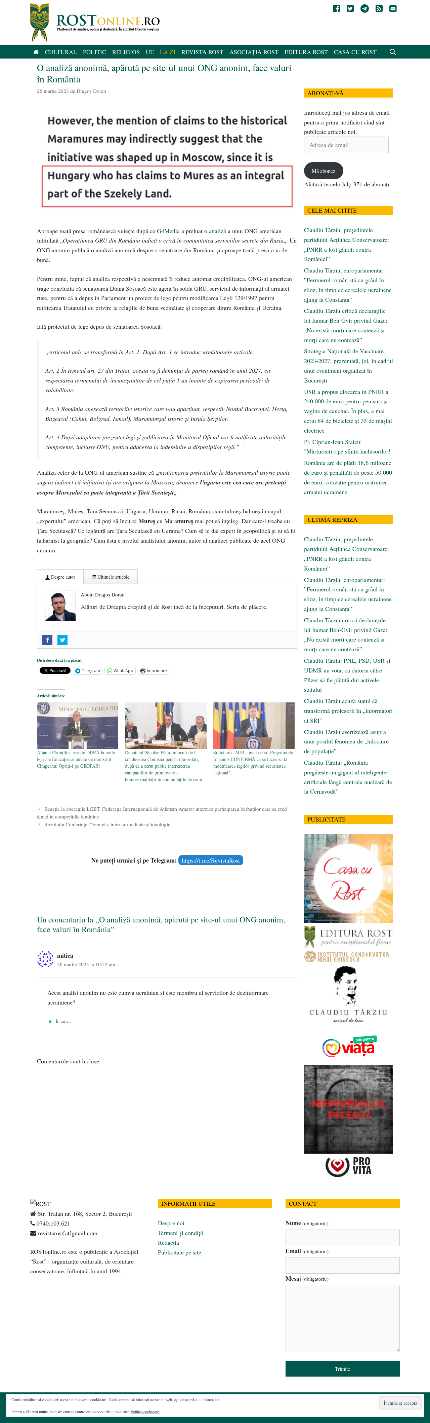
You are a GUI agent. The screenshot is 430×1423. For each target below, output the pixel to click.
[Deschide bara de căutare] (393, 52)
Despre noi (171, 1223)
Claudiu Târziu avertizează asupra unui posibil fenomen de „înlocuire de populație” (346, 741)
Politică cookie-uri (145, 1411)
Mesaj (307, 1278)
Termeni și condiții (181, 1233)
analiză (217, 231)
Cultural (61, 52)
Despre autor (62, 577)
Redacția (168, 1242)
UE (150, 52)
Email (307, 1250)
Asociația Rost (253, 52)
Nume (307, 1222)
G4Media (168, 231)
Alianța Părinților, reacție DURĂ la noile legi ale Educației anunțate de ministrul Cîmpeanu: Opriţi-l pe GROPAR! (76, 759)
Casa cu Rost (355, 52)
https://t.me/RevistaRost (211, 860)
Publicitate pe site (179, 1252)
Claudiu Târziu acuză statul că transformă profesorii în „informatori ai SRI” (348, 710)
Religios (126, 52)
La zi (167, 52)
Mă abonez (323, 170)
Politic (94, 52)
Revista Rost (202, 52)
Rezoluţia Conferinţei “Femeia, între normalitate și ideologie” (108, 824)
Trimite (342, 1368)
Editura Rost (306, 52)
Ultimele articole (112, 577)
